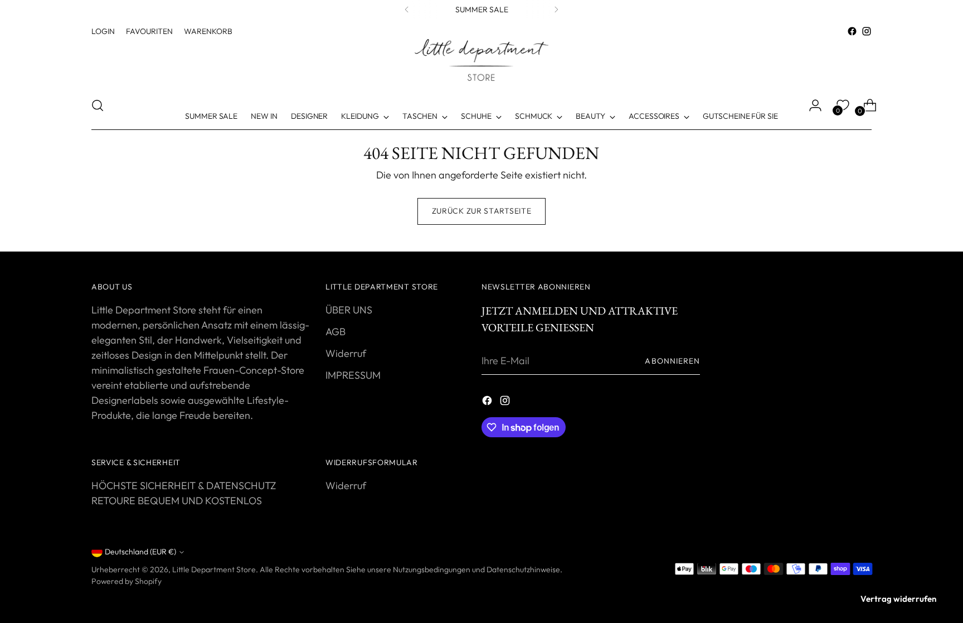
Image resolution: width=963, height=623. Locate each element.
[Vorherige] (407, 9)
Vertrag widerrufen (898, 598)
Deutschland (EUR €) (140, 552)
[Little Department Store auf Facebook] (852, 31)
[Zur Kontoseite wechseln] (811, 105)
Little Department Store (214, 569)
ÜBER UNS (348, 309)
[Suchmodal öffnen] (97, 105)
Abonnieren (672, 361)
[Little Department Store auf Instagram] (867, 31)
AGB (335, 331)
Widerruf (345, 353)
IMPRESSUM (353, 375)
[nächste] (556, 9)
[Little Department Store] (481, 60)
